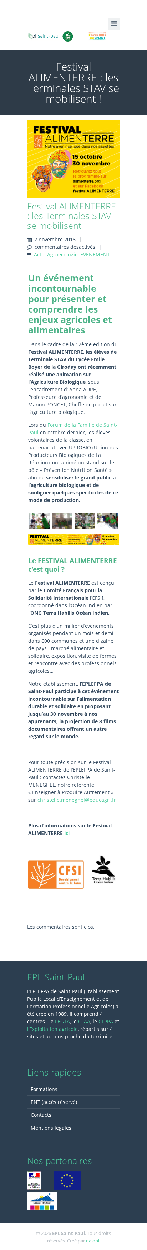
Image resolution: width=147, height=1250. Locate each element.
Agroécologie (62, 254)
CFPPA (106, 1021)
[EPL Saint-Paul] (73, 35)
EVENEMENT (95, 254)
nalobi (92, 1240)
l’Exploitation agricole (52, 1028)
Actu (39, 254)
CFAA (84, 1021)
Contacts (41, 1114)
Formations (44, 1089)
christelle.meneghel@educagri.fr (76, 799)
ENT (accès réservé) (54, 1102)
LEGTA (62, 1021)
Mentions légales (51, 1127)
